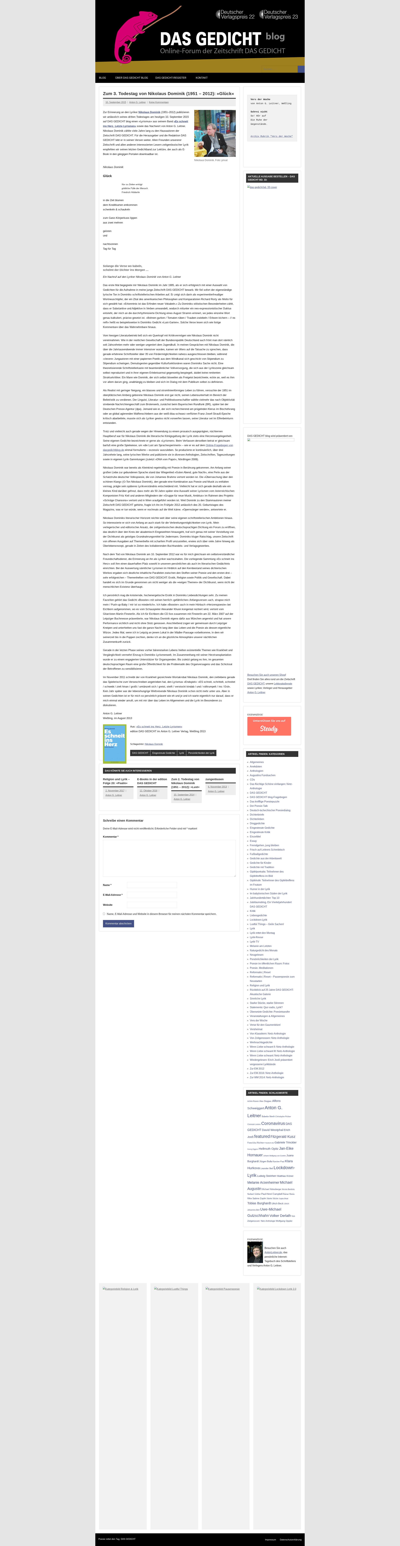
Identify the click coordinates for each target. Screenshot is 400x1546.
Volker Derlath (280, 1216)
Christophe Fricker (283, 1116)
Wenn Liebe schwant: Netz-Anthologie (271, 1055)
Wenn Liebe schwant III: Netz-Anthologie (272, 1051)
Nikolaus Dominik (154, 744)
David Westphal (272, 1130)
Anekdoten (256, 766)
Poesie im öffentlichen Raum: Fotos (269, 963)
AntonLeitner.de (273, 1252)
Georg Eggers (252, 1149)
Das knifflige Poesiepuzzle (264, 801)
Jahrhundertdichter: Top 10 (264, 898)
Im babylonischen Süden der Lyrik (268, 893)
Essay (253, 841)
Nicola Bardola (288, 1189)
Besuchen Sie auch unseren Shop (266, 675)
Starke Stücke (272, 1198)
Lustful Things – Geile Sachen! (267, 924)
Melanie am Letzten (261, 946)
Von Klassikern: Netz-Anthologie (268, 1033)
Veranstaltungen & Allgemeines (267, 1016)
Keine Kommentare (159, 102)
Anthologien (256, 771)
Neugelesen (256, 954)
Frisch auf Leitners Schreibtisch (267, 849)
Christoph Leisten (254, 1124)
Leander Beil (266, 1168)
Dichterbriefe (257, 814)
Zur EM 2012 (257, 1068)
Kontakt (202, 77)
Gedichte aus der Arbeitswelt (266, 858)
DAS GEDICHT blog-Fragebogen (268, 797)
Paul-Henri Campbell (271, 1194)
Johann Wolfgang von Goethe (274, 1156)
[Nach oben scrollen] (394, 1539)
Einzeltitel (255, 836)
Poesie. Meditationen (261, 968)
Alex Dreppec (265, 1101)
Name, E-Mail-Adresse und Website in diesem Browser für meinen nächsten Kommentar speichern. (162, 914)
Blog (102, 77)
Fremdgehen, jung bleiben (264, 845)
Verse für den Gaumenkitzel (265, 1025)
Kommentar (110, 836)
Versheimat (256, 1029)
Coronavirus (273, 1123)
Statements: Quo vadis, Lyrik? (266, 1007)
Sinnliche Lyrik (258, 998)
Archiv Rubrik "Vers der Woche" (272, 136)
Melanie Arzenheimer (263, 1182)
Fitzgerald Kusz (282, 1137)
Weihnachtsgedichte (261, 1042)
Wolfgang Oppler (284, 1221)
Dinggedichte (257, 823)
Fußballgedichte (259, 854)
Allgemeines (257, 762)
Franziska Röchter (255, 1143)
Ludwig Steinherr (267, 1175)
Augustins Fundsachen (262, 775)
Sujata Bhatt (283, 1198)
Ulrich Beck (277, 1203)
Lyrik (181, 753)
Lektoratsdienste (283, 683)
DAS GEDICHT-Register (170, 77)
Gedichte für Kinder (260, 863)
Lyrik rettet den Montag (262, 933)
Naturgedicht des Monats (264, 950)
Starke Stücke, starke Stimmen (267, 1003)
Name (107, 885)
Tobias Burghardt (259, 1203)
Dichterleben (257, 819)
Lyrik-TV (254, 941)
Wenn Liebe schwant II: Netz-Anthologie (272, 1046)
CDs (252, 779)
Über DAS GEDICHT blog (131, 77)
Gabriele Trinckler (286, 1142)
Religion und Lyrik (260, 985)
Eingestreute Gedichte (163, 753)
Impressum (270, 1539)
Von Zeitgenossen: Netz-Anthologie (269, 1038)
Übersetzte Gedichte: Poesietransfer (270, 1011)
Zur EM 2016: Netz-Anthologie (266, 1073)
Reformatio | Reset (260, 972)
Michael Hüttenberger (271, 1189)
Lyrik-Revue (256, 937)
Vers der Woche (259, 1020)
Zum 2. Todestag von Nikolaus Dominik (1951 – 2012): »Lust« (185, 783)
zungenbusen (214, 779)
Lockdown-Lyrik (258, 919)
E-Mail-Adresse (112, 895)
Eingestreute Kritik (260, 832)
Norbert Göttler (254, 1194)
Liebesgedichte (258, 915)
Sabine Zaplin (259, 1198)
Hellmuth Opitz (268, 1148)
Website (107, 905)
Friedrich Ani (269, 1143)
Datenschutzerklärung (291, 1539)
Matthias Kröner (285, 1176)
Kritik (252, 911)
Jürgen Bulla (265, 1161)
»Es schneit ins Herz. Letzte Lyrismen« (159, 726)
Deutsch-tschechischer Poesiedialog (270, 810)
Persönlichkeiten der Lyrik (201, 753)
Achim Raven (253, 1101)
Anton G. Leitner (137, 102)
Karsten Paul (278, 1161)
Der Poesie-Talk (259, 806)
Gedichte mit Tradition (262, 867)
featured (262, 1136)
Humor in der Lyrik (260, 889)
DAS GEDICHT (140, 753)
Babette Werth (268, 1116)
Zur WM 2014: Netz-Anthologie (267, 1077)
